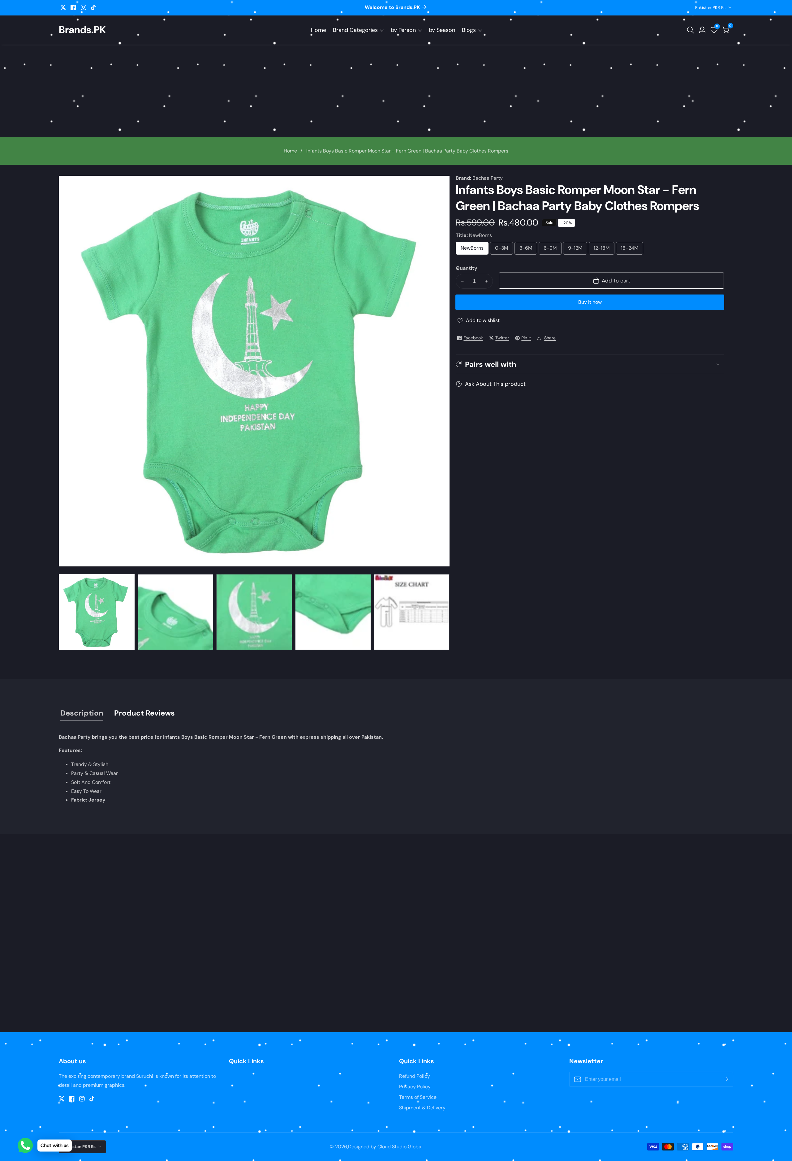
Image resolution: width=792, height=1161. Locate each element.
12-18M (602, 250)
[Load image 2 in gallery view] (175, 612)
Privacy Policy (415, 1086)
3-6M (526, 250)
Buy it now (590, 302)
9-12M (575, 250)
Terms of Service (418, 1097)
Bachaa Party (487, 178)
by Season (442, 30)
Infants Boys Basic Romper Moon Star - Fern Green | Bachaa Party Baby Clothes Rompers (407, 151)
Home (318, 30)
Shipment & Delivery (422, 1107)
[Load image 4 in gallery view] (333, 612)
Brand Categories (355, 30)
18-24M (630, 250)
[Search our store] (691, 30)
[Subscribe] (726, 1079)
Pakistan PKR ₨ (711, 7)
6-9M (550, 250)
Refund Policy (414, 1076)
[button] (590, 364)
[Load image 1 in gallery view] (97, 612)
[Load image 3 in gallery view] (254, 612)
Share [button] (550, 338)
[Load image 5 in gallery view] (412, 612)
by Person (403, 30)
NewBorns (475, 250)
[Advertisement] (396, 91)
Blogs (469, 30)
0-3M (501, 250)
